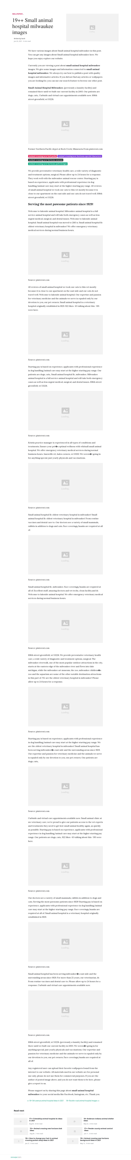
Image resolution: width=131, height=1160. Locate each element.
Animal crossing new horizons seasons (46, 160)
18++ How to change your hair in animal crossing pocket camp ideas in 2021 (41, 1139)
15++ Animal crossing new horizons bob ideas (46, 1129)
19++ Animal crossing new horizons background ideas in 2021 (94, 1139)
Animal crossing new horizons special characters (79, 156)
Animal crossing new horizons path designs (48, 164)
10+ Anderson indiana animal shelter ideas (99, 1120)
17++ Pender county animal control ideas (98, 1129)
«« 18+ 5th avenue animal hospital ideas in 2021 (45, 1101)
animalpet (14, 1157)
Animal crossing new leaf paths (42, 156)
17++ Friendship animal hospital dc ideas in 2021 (45, 1120)
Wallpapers (17, 14)
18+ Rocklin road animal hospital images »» (82, 1101)
